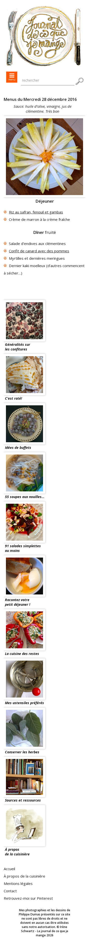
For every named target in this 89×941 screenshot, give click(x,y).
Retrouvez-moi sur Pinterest (28, 898)
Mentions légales (18, 883)
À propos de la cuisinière (24, 876)
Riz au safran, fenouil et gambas (36, 212)
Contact (10, 890)
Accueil (9, 868)
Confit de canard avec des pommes (39, 250)
